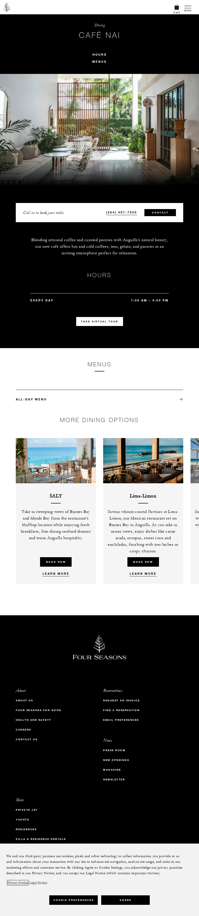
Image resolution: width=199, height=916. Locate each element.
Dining (99, 25)
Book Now (56, 562)
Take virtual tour (99, 321)
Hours (99, 54)
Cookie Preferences (73, 900)
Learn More (55, 573)
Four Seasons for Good (38, 710)
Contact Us (26, 739)
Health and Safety (33, 720)
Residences (26, 829)
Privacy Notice (18, 883)
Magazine (112, 769)
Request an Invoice (121, 700)
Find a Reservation (121, 710)
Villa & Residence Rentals (41, 839)
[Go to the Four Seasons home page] (7, 7)
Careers (23, 729)
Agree (126, 900)
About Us (24, 700)
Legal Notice (38, 883)
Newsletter (114, 779)
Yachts (22, 819)
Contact (160, 212)
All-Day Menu (31, 399)
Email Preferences (121, 720)
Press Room (114, 750)
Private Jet (27, 809)
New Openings (116, 760)
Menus (99, 61)
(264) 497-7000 (121, 212)
